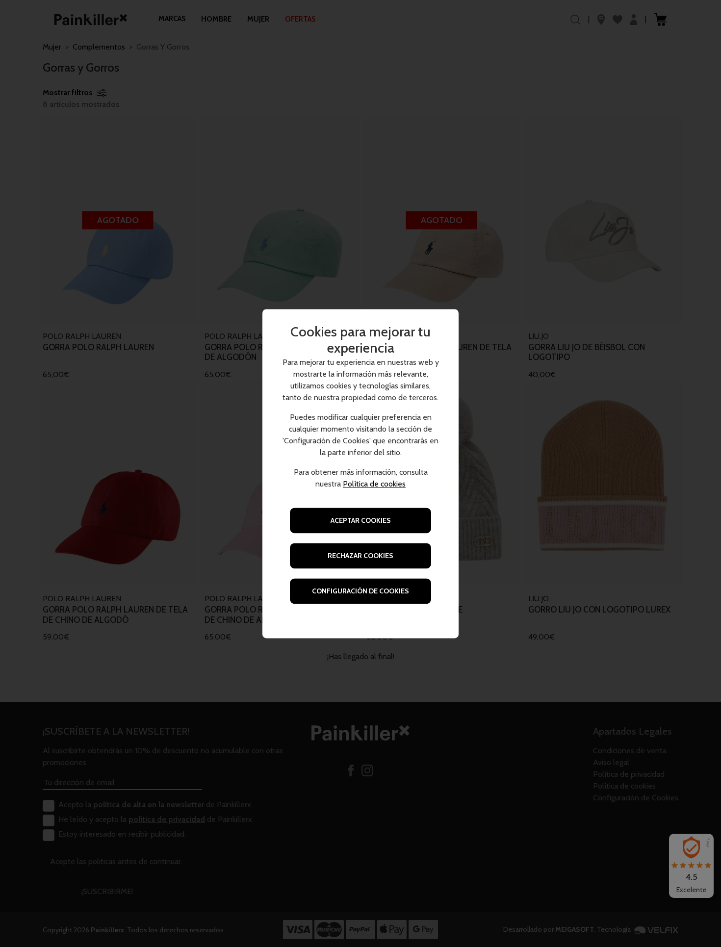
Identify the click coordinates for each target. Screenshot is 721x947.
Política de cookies (374, 483)
